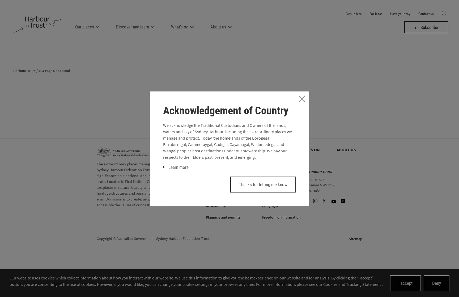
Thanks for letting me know (263, 184)
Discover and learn (132, 27)
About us (218, 27)
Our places (84, 27)
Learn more (178, 167)
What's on (179, 27)
